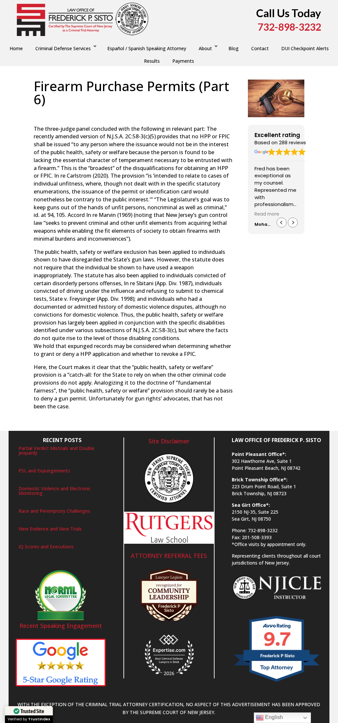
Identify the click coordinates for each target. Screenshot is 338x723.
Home (16, 48)
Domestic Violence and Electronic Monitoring (54, 490)
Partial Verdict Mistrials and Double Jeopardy (56, 450)
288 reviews (292, 142)
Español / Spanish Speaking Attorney (146, 48)
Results (152, 61)
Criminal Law (127, 113)
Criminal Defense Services (63, 48)
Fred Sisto (51, 113)
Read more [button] (266, 214)
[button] (293, 222)
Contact (260, 48)
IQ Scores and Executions (46, 546)
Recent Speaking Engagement (60, 626)
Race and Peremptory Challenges (54, 511)
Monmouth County (164, 113)
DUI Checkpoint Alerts (305, 48)
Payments (183, 61)
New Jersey (199, 113)
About (205, 48)
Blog (233, 48)
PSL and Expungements (44, 470)
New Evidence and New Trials (50, 529)
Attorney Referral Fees (169, 556)
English (273, 717)
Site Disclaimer (169, 441)
